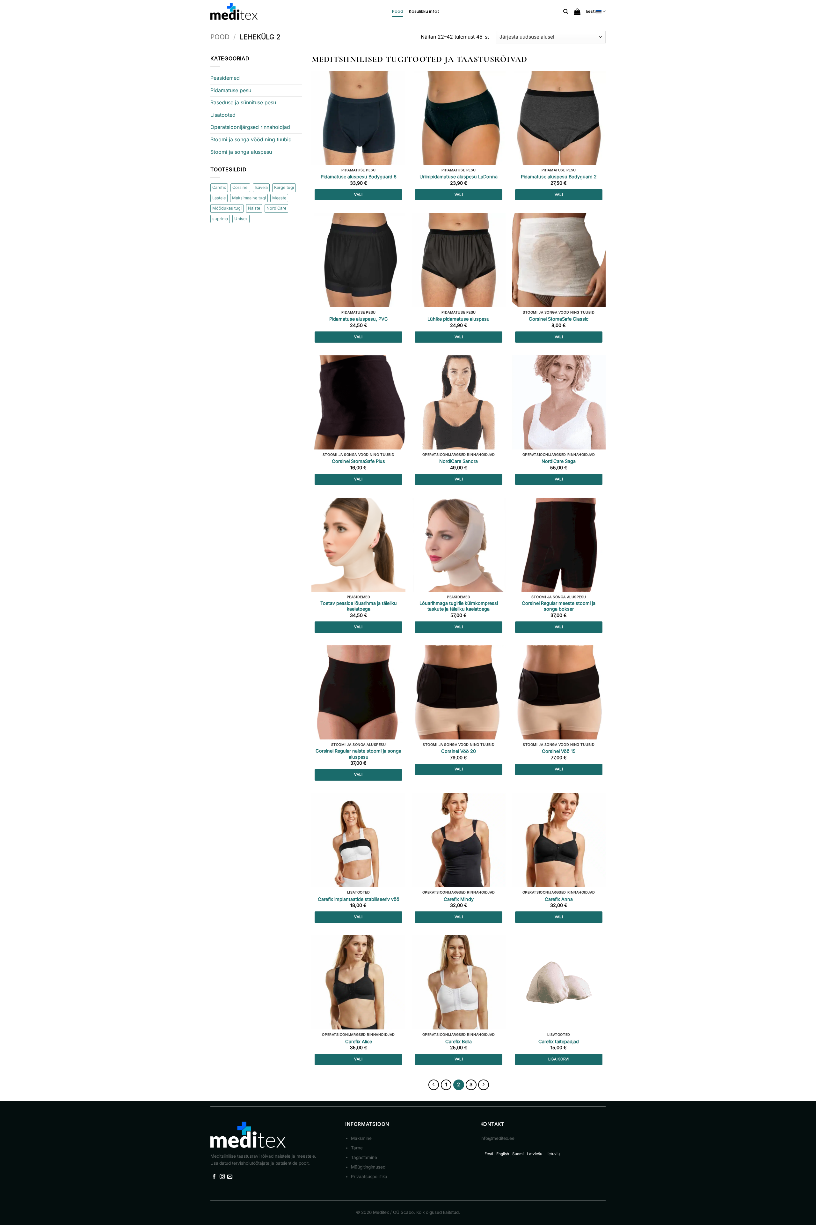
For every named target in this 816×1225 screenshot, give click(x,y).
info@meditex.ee (497, 1138)
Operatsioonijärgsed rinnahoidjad (250, 127)
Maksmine (361, 1138)
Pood (397, 11)
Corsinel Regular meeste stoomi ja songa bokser (558, 606)
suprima (220, 218)
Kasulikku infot (424, 11)
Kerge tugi (284, 187)
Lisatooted (223, 115)
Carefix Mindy (459, 899)
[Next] (483, 1085)
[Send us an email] (229, 1177)
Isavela (261, 187)
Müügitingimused (368, 1166)
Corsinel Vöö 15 (559, 751)
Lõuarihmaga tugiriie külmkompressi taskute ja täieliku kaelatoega (458, 606)
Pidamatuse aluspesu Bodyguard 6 (359, 176)
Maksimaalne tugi (249, 198)
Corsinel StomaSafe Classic (558, 319)
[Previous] (433, 1085)
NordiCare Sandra (458, 461)
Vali (358, 194)
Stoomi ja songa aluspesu (241, 152)
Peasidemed (225, 78)
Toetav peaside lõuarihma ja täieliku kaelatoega (358, 606)
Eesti (591, 11)
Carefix (219, 187)
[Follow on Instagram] (222, 1177)
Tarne (357, 1147)
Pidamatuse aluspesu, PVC (358, 319)
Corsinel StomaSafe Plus (358, 461)
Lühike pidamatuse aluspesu (458, 319)
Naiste (254, 208)
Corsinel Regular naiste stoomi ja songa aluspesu (358, 754)
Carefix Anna (559, 899)
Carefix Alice (358, 1041)
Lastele (219, 198)
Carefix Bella (458, 1041)
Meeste (279, 198)
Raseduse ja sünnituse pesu (243, 102)
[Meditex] (234, 11)
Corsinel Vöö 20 (458, 751)
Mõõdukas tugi (227, 208)
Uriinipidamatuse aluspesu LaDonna (458, 176)
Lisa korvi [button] (558, 1059)
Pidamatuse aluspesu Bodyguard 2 (559, 176)
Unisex (241, 218)
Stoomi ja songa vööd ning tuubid (251, 139)
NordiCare (276, 208)
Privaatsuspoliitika (369, 1176)
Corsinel (240, 187)
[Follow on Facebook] (214, 1177)
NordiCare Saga (559, 461)
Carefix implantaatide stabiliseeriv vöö (358, 899)
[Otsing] (565, 11)
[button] (577, 11)
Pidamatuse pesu (230, 90)
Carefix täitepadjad (558, 1041)
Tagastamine (364, 1157)
